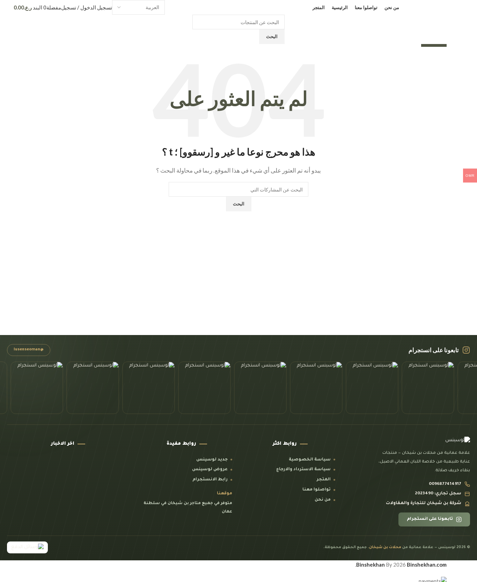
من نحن (323, 499)
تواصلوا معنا (316, 489)
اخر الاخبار (62, 443)
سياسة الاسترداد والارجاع (303, 469)
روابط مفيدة (181, 443)
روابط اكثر (285, 443)
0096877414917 (445, 484)
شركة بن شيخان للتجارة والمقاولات (423, 503)
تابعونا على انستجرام (430, 519)
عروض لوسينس (210, 469)
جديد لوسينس (212, 459)
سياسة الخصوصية (310, 459)
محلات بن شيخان (385, 547)
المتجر (324, 479)
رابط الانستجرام (210, 479)
